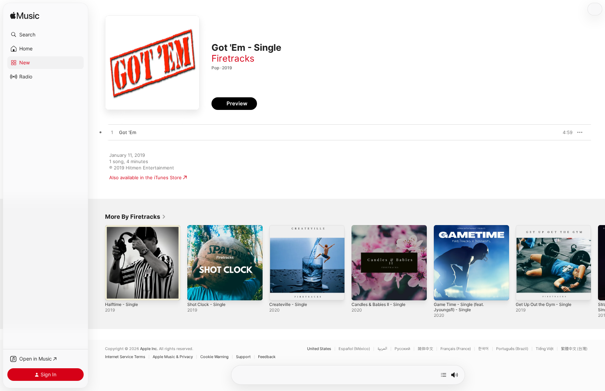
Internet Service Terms (125, 357)
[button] (45, 35)
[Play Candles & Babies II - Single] (360, 291)
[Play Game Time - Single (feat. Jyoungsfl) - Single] (442, 291)
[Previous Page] (98, 262)
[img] (24, 16)
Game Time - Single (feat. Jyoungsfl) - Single (462, 230)
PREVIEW (564, 132)
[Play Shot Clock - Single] (196, 291)
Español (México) (354, 349)
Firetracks (233, 58)
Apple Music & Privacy (173, 357)
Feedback (267, 357)
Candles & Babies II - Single (381, 228)
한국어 (483, 349)
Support (243, 357)
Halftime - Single (123, 228)
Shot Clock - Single (208, 228)
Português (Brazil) (512, 349)
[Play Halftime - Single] (114, 291)
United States (319, 349)
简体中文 (425, 349)
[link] (135, 217)
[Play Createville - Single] (278, 291)
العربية (382, 349)
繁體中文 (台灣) (574, 349)
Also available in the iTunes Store (145, 177)
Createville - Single (290, 228)
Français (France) (455, 349)
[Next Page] (598, 262)
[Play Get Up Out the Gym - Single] (524, 291)
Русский (402, 349)
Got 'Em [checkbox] (127, 132)
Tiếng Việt (545, 349)
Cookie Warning (214, 357)
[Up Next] (443, 375)
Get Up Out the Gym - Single (547, 228)
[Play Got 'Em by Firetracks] (112, 133)
